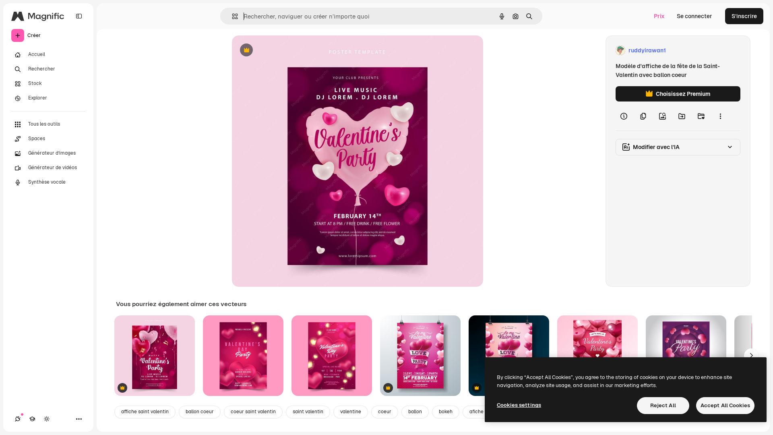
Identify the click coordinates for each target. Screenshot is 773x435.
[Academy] (32, 418)
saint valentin (308, 411)
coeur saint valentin (253, 411)
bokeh (446, 411)
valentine (350, 411)
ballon (415, 411)
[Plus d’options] (720, 116)
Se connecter (694, 16)
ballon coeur (200, 411)
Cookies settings (519, 405)
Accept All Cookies (725, 405)
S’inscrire (744, 16)
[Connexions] (17, 418)
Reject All (663, 405)
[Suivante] (751, 355)
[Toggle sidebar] (78, 16)
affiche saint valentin (145, 411)
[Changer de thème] (46, 418)
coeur (384, 411)
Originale (285, 50)
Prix (659, 16)
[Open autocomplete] (232, 16)
